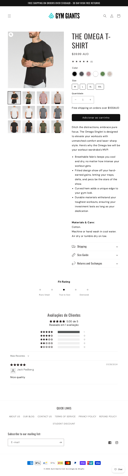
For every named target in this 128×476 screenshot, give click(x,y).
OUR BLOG (28, 416)
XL (90, 86)
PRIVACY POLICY (87, 416)
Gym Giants (56, 469)
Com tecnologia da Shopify (73, 469)
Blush (88, 74)
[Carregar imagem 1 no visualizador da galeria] (14, 97)
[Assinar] (60, 442)
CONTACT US (45, 416)
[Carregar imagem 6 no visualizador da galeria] (28, 112)
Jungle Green (102, 74)
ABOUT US (14, 416)
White (95, 74)
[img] (18, 364)
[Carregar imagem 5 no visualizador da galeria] (14, 112)
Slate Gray (81, 74)
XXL (100, 86)
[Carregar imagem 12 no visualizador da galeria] (57, 126)
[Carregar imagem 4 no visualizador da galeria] (57, 97)
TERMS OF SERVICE (65, 416)
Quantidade (77, 93)
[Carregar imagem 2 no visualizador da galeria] (28, 97)
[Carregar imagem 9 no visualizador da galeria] (14, 126)
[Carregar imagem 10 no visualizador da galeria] (28, 126)
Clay (109, 74)
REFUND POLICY (108, 416)
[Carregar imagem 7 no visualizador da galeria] (43, 112)
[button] (9, 16)
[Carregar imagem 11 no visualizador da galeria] (43, 126)
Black (74, 74)
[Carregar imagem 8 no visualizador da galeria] (57, 112)
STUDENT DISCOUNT (64, 423)
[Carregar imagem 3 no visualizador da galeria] (43, 97)
